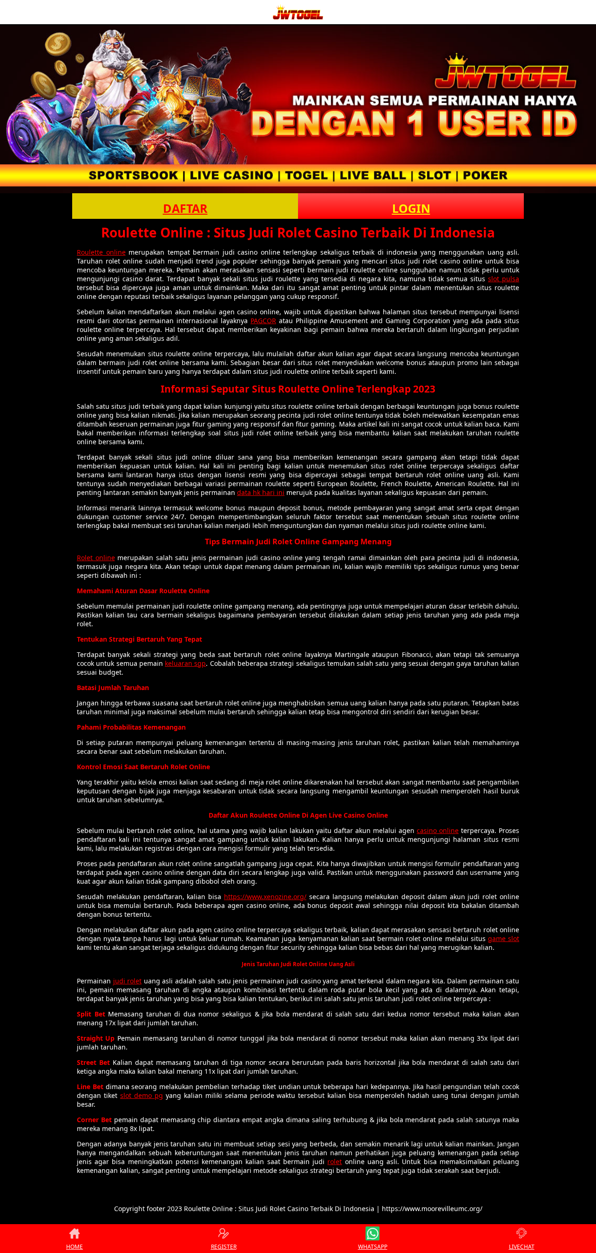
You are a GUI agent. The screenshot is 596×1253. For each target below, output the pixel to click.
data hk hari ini (260, 492)
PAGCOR (263, 320)
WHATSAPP (372, 1247)
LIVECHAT (522, 1247)
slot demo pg (141, 1095)
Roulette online (101, 252)
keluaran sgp (185, 663)
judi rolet (127, 980)
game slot (503, 938)
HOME (74, 1247)
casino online (438, 830)
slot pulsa (503, 278)
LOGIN (411, 208)
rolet (334, 1161)
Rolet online (96, 557)
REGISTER (224, 1247)
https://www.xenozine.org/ (265, 896)
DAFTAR (185, 208)
